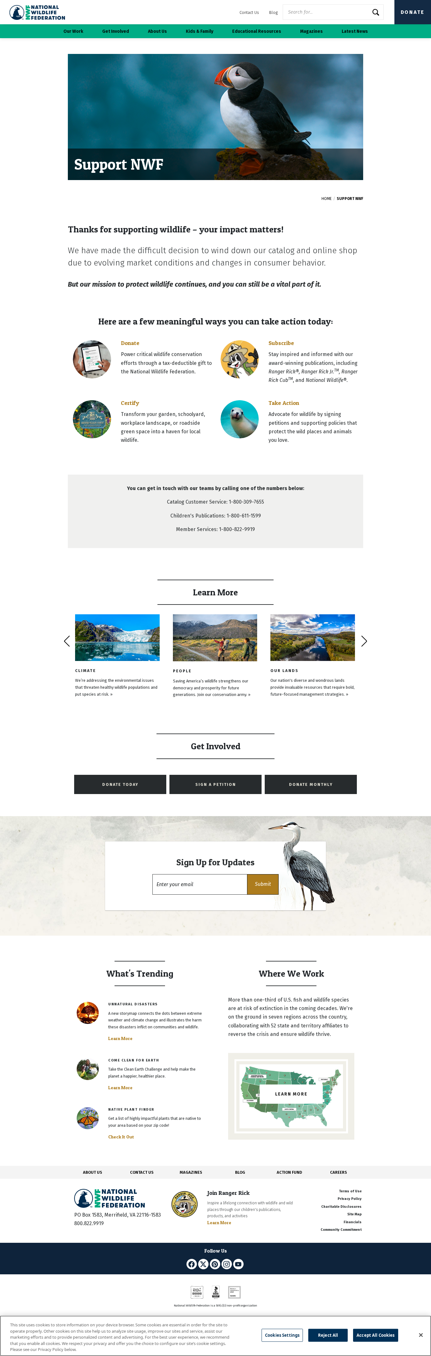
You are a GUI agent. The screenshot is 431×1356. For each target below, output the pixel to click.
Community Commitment (341, 1230)
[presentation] (66, 641)
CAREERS (338, 1172)
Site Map (354, 1214)
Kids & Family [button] (199, 31)
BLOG (240, 1172)
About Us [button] (157, 31)
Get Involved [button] (115, 31)
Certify (130, 403)
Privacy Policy (350, 1199)
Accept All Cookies (375, 1335)
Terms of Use (350, 1191)
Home (327, 198)
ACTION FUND (289, 1172)
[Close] (421, 1335)
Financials (353, 1222)
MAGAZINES (191, 1172)
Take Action (284, 403)
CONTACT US (142, 1172)
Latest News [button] (355, 31)
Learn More (120, 1038)
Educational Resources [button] (256, 31)
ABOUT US (92, 1172)
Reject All (328, 1335)
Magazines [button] (311, 31)
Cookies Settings (282, 1335)
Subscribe (281, 343)
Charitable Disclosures (341, 1207)
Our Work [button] (73, 31)
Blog (273, 12)
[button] (263, 884)
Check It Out (121, 1137)
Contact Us (249, 12)
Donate (413, 12)
